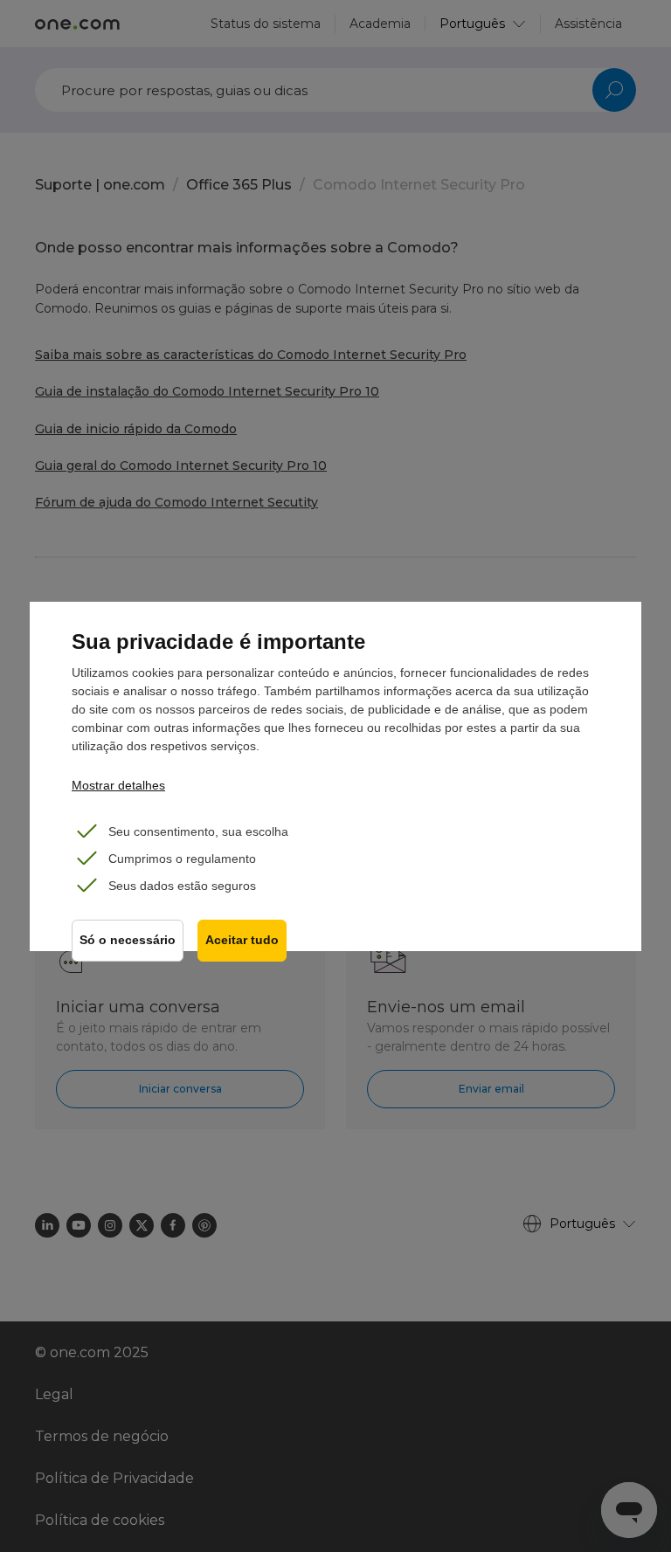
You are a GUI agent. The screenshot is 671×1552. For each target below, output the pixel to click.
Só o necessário (128, 940)
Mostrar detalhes (118, 785)
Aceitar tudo (242, 940)
